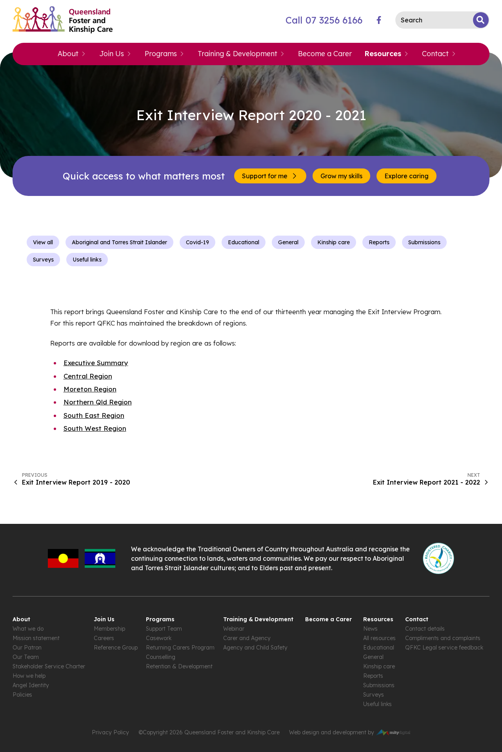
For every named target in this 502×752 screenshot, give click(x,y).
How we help (29, 675)
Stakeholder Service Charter (49, 666)
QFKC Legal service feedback (444, 647)
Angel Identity (31, 685)
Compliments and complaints (442, 638)
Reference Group (116, 647)
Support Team (164, 628)
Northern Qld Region (98, 402)
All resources (379, 638)
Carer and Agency (247, 638)
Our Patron (27, 647)
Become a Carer (325, 53)
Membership (109, 628)
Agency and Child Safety (255, 647)
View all (43, 242)
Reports (379, 242)
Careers (104, 638)
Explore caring (406, 176)
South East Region (94, 415)
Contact (435, 53)
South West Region (95, 428)
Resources (382, 53)
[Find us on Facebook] (379, 20)
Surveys (43, 259)
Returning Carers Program (180, 647)
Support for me (264, 176)
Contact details (425, 628)
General (288, 242)
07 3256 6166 (324, 20)
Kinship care (333, 242)
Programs (161, 53)
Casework (158, 638)
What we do (28, 628)
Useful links (87, 259)
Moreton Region (90, 389)
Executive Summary (96, 363)
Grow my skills (341, 176)
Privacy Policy (110, 732)
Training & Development (237, 53)
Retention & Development (179, 666)
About (68, 53)
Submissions (424, 242)
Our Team (26, 657)
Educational (243, 242)
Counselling (160, 657)
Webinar (233, 628)
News (370, 628)
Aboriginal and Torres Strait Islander (119, 242)
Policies (22, 694)
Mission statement (36, 638)
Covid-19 (197, 242)
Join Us (111, 53)
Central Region (88, 376)
